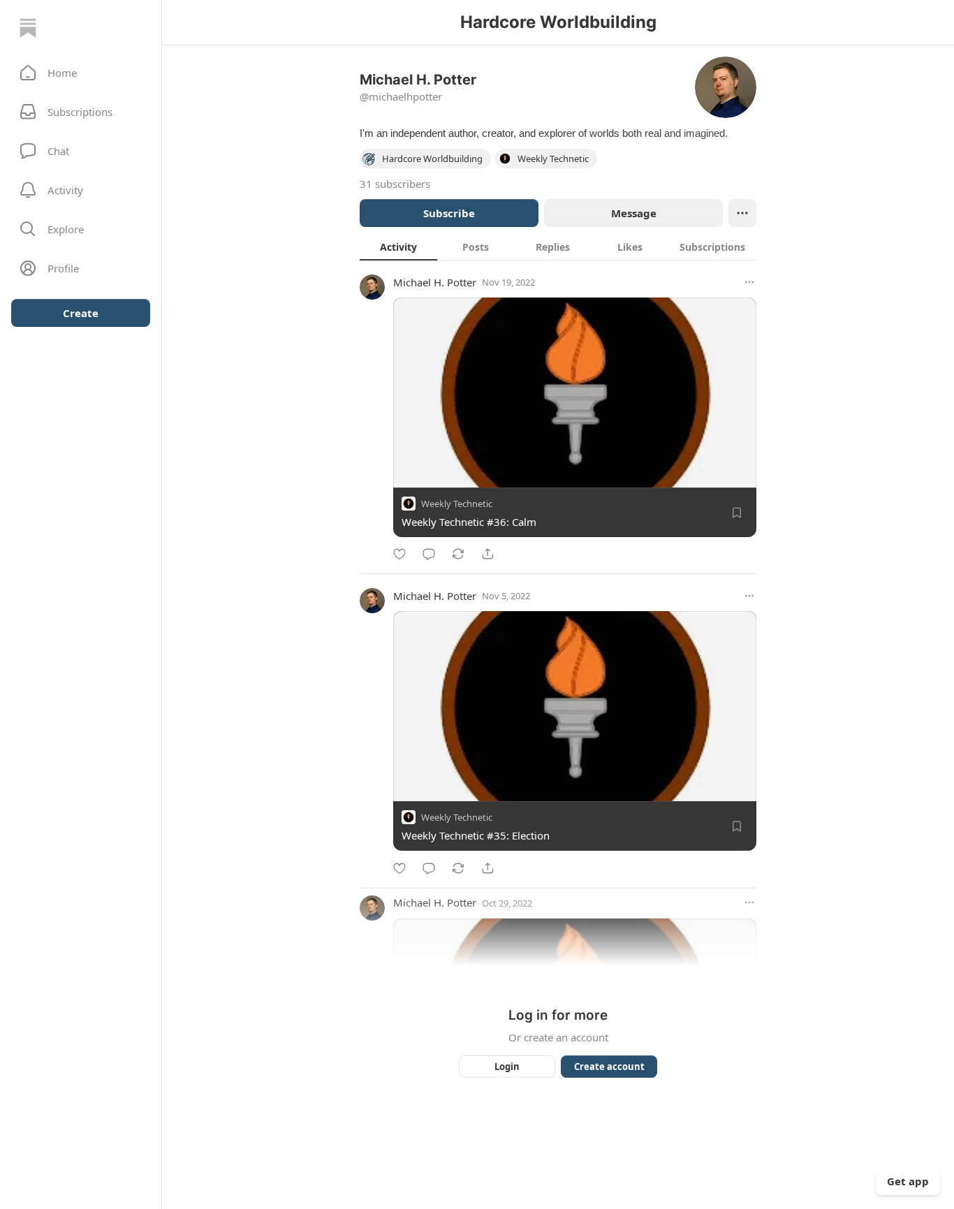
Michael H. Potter (434, 282)
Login (507, 1066)
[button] (80, 72)
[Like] (399, 554)
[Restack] (458, 554)
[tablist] (558, 247)
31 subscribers (395, 184)
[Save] (737, 512)
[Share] (487, 554)
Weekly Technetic (456, 503)
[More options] (749, 282)
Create (80, 313)
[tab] (398, 247)
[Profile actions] (742, 213)
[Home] (28, 28)
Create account (609, 1066)
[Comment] (429, 554)
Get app (908, 1181)
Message (633, 213)
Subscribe (449, 213)
